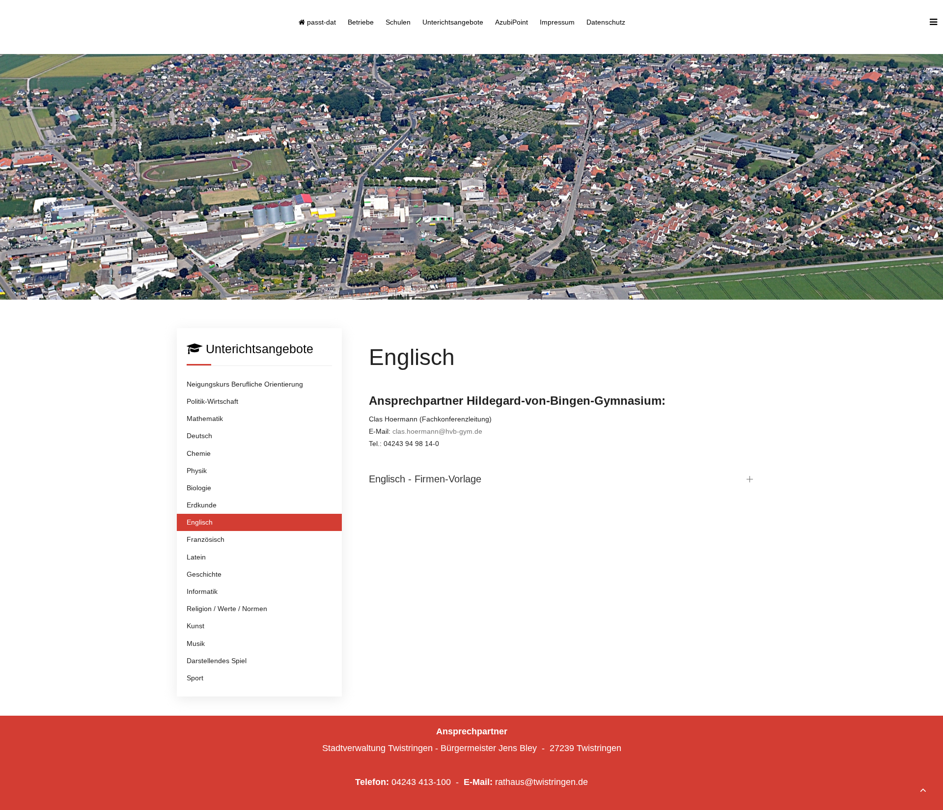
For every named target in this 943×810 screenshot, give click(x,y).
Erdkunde (202, 505)
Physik (197, 471)
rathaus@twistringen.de (541, 782)
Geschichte (204, 574)
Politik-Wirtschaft (212, 401)
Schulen (398, 22)
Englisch (200, 522)
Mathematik (205, 418)
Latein (196, 557)
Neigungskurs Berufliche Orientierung (245, 384)
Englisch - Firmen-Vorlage (425, 479)
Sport (195, 678)
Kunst (195, 626)
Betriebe (361, 22)
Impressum (557, 22)
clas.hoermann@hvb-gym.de (437, 431)
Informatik (202, 591)
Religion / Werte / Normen (227, 609)
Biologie (199, 488)
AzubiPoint (511, 22)
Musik (196, 643)
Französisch (205, 539)
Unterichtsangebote (452, 22)
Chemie (199, 453)
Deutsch (199, 436)
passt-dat (320, 22)
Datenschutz (605, 22)
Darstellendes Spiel (217, 661)
